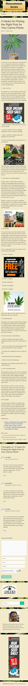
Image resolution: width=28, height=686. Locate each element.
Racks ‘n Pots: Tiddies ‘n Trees (13, 425)
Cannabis (5, 433)
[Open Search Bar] (26, 14)
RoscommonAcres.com (20, 683)
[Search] (22, 603)
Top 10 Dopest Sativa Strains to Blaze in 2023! (14, 439)
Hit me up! (17, 629)
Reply (4, 475)
